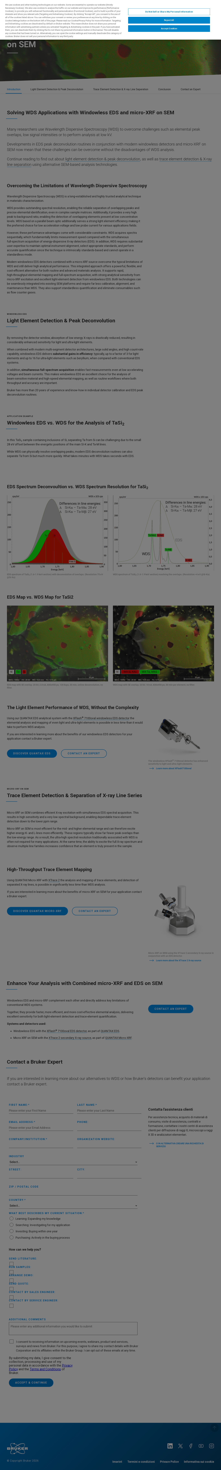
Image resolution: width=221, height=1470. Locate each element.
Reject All (169, 20)
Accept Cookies (169, 28)
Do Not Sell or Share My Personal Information (169, 12)
